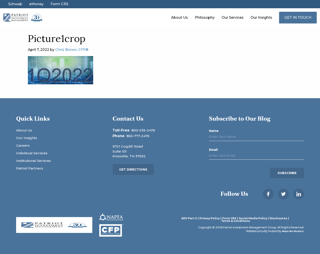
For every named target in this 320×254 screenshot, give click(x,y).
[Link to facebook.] (268, 194)
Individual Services (31, 153)
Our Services (233, 17)
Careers (23, 145)
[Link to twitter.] (283, 194)
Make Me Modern (292, 231)
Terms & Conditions (235, 221)
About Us (179, 17)
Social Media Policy (253, 218)
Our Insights (261, 17)
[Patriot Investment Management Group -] (22, 17)
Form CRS (59, 4)
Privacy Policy (209, 218)
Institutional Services (33, 160)
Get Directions (133, 169)
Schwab (15, 4)
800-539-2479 (143, 130)
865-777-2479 (137, 136)
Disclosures (278, 218)
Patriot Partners (29, 168)
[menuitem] (179, 17)
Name (214, 130)
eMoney (36, 4)
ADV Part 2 (189, 218)
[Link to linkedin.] (298, 194)
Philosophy (205, 17)
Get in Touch (298, 17)
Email (213, 149)
